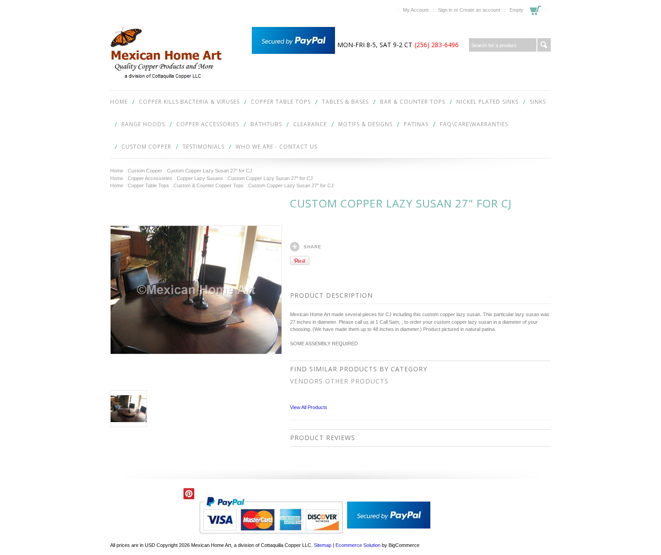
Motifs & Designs (365, 124)
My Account (416, 10)
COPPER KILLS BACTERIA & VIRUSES (189, 102)
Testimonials (203, 146)
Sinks (538, 102)
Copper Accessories (207, 124)
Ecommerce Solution (357, 545)
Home (116, 170)
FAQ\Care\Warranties (474, 124)
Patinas (416, 124)
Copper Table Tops (281, 102)
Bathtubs (266, 124)
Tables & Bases (345, 102)
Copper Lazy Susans (200, 178)
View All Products (308, 407)
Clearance (310, 124)
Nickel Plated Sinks (487, 102)
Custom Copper (146, 146)
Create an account (480, 10)
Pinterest (189, 493)
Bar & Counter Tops (412, 102)
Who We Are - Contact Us (276, 146)
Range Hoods (143, 124)
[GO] (544, 45)
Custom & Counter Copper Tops (209, 185)
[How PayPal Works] (293, 52)
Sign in (445, 10)
